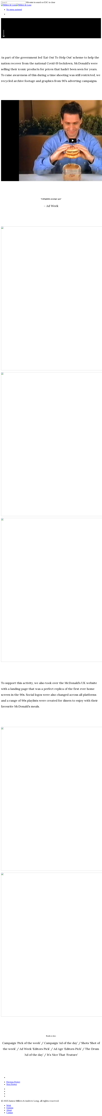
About (9, 1110)
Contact (9, 1112)
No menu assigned (14, 9)
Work (8, 1105)
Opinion (9, 1108)
